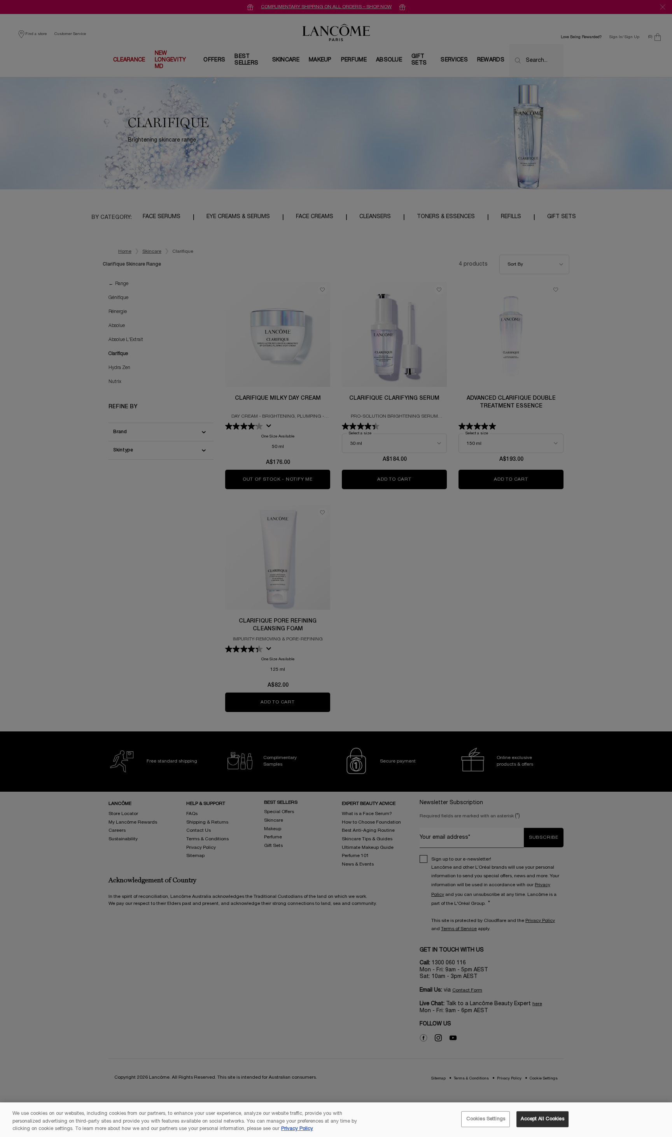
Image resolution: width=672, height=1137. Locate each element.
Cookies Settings (485, 1118)
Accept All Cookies (542, 1118)
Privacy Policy (297, 1129)
